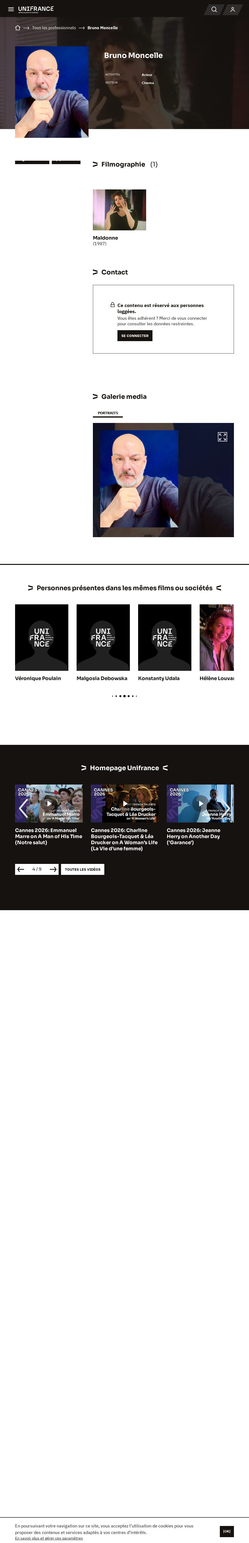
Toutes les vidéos (82, 869)
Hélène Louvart (218, 678)
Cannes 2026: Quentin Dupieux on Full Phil (194, 833)
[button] (222, 437)
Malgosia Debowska (102, 678)
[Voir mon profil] (232, 9)
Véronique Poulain (38, 678)
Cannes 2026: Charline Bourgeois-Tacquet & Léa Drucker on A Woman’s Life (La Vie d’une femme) (48, 839)
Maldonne (105, 238)
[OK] (227, 1531)
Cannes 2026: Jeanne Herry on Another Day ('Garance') (117, 836)
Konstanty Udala (159, 678)
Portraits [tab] (108, 413)
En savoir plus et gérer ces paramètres (49, 1538)
